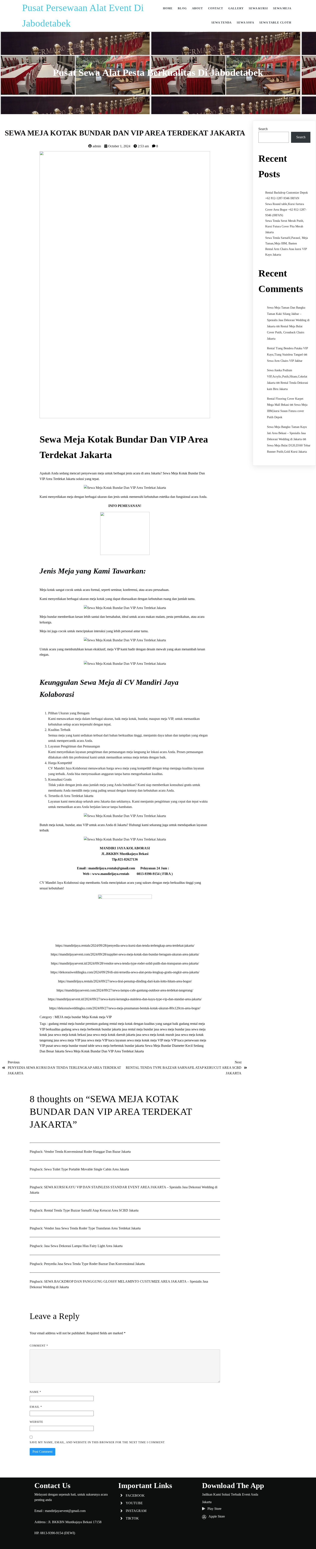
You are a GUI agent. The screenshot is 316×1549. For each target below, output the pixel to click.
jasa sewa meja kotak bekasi (67, 1034)
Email (36, 1406)
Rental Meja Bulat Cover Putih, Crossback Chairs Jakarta (285, 332)
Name (35, 1392)
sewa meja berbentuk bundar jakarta (120, 1045)
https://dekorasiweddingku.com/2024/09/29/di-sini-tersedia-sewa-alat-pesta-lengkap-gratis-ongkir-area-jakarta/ (125, 972)
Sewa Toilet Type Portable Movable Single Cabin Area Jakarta (86, 1169)
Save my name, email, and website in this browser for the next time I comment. (97, 1442)
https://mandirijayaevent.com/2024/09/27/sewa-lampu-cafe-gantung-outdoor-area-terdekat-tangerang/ (125, 990)
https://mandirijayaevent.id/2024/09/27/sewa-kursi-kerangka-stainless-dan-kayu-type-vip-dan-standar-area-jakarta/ (125, 999)
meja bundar (73, 1017)
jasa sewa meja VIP (67, 1040)
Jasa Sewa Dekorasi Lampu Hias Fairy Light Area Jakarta (83, 1246)
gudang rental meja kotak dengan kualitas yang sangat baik (138, 1023)
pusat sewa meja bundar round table (70, 1045)
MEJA (59, 1017)
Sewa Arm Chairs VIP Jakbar (284, 360)
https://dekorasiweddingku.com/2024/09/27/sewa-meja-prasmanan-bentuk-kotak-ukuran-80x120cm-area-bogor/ (124, 1008)
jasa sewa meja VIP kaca (98, 1040)
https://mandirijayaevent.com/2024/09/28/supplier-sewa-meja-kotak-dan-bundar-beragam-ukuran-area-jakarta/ (125, 954)
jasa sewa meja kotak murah (155, 1034)
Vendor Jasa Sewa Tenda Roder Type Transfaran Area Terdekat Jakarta (92, 1228)
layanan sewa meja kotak (132, 1040)
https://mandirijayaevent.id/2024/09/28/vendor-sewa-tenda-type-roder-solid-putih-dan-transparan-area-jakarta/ (125, 963)
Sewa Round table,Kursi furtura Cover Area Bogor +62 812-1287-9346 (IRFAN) (286, 209)
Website (36, 1421)
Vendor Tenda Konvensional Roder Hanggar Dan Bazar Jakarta (87, 1151)
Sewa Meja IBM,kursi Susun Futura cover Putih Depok (287, 411)
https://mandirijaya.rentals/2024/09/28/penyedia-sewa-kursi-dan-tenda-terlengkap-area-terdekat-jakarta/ (124, 945)
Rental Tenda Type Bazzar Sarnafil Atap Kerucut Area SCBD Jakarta (91, 1210)
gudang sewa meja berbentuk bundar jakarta (91, 1029)
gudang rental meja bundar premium (73, 1023)
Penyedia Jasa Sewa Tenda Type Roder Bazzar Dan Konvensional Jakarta (94, 1264)
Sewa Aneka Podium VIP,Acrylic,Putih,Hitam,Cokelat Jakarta (287, 376)
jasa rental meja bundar (138, 1029)
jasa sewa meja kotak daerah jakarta (111, 1034)
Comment (39, 1345)
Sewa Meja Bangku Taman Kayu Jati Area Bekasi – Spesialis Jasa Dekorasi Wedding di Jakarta (287, 433)
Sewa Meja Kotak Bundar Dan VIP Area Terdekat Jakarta (104, 1051)
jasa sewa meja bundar (169, 1029)
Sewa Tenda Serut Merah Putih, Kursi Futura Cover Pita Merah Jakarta (284, 226)
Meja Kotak (90, 1017)
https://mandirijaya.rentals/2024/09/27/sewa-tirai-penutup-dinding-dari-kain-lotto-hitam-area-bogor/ (125, 981)
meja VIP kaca (174, 1040)
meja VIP (105, 1017)
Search (263, 129)
